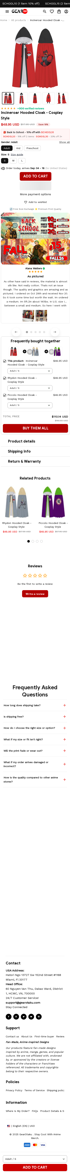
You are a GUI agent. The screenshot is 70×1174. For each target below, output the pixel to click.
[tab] (27, 332)
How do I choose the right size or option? (29, 727)
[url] (23, 1002)
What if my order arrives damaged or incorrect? (26, 764)
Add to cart (35, 1167)
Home (3, 20)
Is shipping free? (14, 716)
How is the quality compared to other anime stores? (31, 779)
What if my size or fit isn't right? (23, 739)
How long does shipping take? (22, 705)
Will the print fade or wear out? (23, 750)
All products (18, 20)
